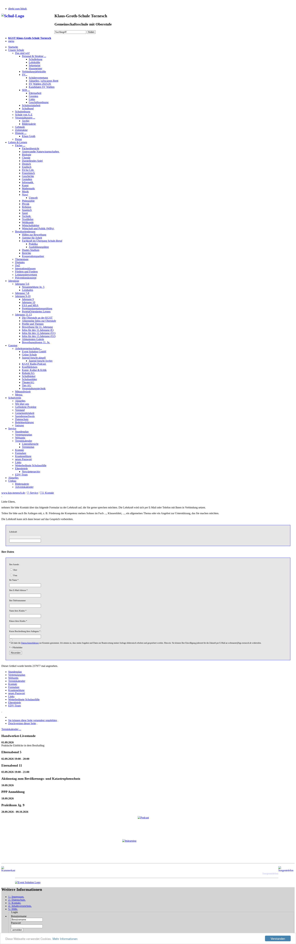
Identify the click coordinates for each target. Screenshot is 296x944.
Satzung (19, 425)
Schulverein (14, 397)
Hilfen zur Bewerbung (34, 234)
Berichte (26, 253)
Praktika (33, 243)
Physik (25, 203)
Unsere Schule (16, 50)
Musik (25, 191)
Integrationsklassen (25, 268)
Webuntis (20, 437)
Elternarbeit (35, 93)
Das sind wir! (22, 53)
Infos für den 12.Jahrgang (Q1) (39, 333)
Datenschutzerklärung (30, 643)
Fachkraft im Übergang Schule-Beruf (42, 240)
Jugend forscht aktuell (34, 357)
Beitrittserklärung (24, 422)
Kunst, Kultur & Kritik (34, 370)
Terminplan (28, 447)
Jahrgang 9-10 (22, 296)
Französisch (28, 173)
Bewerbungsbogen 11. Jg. (36, 342)
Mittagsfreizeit (22, 391)
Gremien (33, 96)
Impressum (16, 896)
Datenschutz (21, 419)
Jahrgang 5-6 (22, 283)
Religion (26, 206)
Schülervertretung (38, 77)
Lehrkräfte (34, 62)
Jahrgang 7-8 (22, 293)
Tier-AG (26, 385)
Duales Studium (30, 250)
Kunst (25, 185)
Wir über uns (22, 403)
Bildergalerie (29, 123)
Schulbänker (28, 376)
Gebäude (20, 126)
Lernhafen (27, 290)
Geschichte (28, 176)
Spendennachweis (25, 416)
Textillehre (27, 219)
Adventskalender (24, 487)
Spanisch (27, 210)
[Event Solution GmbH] (27, 882)
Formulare (20, 453)
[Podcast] (148, 826)
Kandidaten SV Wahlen (41, 86)
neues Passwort (23, 459)
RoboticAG (28, 373)
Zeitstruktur (21, 130)
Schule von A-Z (23, 114)
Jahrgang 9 (28, 299)
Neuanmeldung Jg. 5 (33, 286)
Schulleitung (35, 59)
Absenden (16, 653)
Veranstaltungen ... (25, 117)
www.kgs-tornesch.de (13, 492)
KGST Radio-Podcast (34, 363)
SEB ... (26, 90)
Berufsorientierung (25, 231)
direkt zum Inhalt (17, 8)
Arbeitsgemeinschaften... (28, 348)
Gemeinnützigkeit (24, 413)
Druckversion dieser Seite (22, 723)
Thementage (21, 259)
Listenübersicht (30, 443)
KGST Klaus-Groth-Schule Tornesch (29, 38)
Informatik (28, 182)
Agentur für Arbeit (32, 237)
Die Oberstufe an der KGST (37, 317)
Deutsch (26, 163)
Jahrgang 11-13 (23, 314)
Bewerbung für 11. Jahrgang (37, 326)
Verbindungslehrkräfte (34, 71)
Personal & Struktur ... (34, 56)
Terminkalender (23, 440)
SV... (24, 74)
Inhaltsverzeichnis (20, 906)
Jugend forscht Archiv (41, 360)
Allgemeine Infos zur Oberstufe (39, 320)
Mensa (19, 394)
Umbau (12, 480)
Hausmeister (35, 68)
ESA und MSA (30, 305)
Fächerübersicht (30, 148)
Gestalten (27, 179)
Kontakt (19, 450)
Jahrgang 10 (28, 302)
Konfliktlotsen (29, 366)
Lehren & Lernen (17, 142)
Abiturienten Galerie (33, 339)
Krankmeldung (23, 456)
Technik (26, 216)
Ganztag (12, 345)
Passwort (16, 922)
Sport (25, 213)
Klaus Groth (28, 136)
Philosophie (28, 200)
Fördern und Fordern (26, 271)
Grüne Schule (29, 354)
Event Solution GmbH (34, 351)
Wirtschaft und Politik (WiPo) (38, 228)
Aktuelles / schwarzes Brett (43, 80)
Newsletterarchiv (31, 471)
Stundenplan (22, 431)
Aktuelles (20, 400)
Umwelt (33, 197)
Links (32, 99)
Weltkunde (28, 222)
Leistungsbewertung (26, 274)
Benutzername (19, 916)
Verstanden (278, 938)
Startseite (13, 46)
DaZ (17, 265)
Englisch (26, 166)
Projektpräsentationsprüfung (37, 308)
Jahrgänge (13, 280)
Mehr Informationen (65, 938)
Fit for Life (28, 170)
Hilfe (13, 909)
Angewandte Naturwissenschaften (41, 151)
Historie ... (20, 133)
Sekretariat (34, 65)
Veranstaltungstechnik (34, 388)
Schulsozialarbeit (31, 105)
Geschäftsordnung (38, 102)
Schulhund (28, 108)
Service (12, 428)
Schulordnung (22, 111)
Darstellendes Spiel (32, 160)
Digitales (20, 262)
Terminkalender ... (11, 729)
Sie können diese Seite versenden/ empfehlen (32, 720)
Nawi (25, 194)
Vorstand (20, 410)
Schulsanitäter (29, 379)
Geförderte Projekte (25, 406)
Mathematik (28, 188)
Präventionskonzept (25, 277)
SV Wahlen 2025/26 (40, 83)
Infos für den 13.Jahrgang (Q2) (39, 336)
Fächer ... (20, 145)
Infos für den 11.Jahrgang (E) (38, 330)
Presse (18, 139)
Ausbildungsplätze (39, 246)
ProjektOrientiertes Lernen (36, 311)
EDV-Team (21, 474)
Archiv (25, 120)
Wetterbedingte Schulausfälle (30, 465)
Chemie (26, 157)
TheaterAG (28, 382)
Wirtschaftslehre (30, 225)
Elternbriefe (21, 468)
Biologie (26, 154)
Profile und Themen (33, 323)
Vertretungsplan (23, 434)
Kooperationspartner (33, 256)
